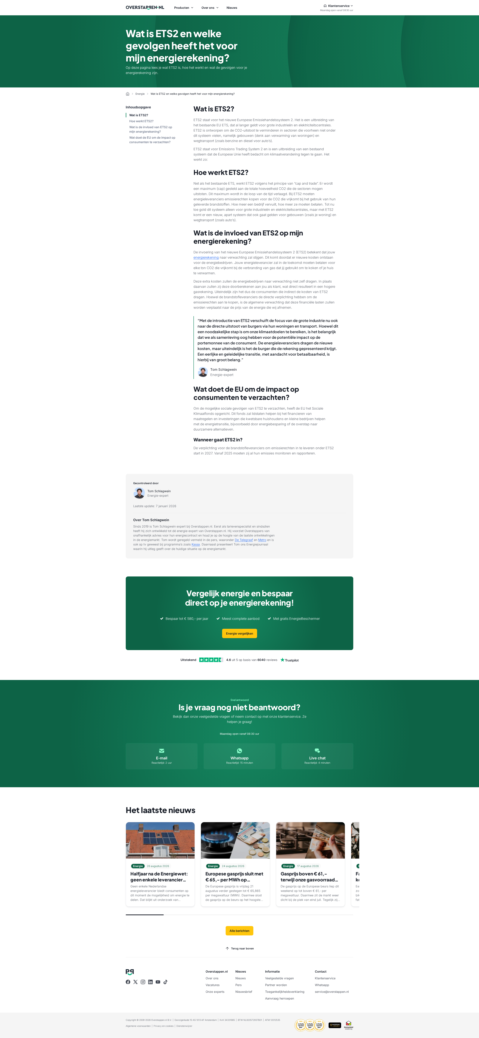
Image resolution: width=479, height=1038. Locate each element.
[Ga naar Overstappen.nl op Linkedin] (150, 982)
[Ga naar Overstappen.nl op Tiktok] (165, 982)
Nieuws (232, 8)
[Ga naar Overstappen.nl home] (145, 8)
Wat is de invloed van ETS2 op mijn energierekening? (150, 129)
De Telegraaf (244, 540)
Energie (140, 93)
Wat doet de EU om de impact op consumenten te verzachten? (152, 140)
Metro (262, 540)
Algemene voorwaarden (138, 1026)
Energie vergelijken (239, 633)
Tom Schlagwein (159, 491)
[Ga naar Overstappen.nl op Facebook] (128, 982)
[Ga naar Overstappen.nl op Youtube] (158, 982)
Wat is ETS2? (138, 115)
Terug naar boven (242, 948)
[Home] (127, 94)
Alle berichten (239, 931)
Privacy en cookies (163, 1026)
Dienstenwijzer (184, 1026)
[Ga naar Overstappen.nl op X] (135, 982)
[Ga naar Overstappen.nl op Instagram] (143, 982)
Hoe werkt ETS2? (141, 121)
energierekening (206, 257)
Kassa (196, 544)
